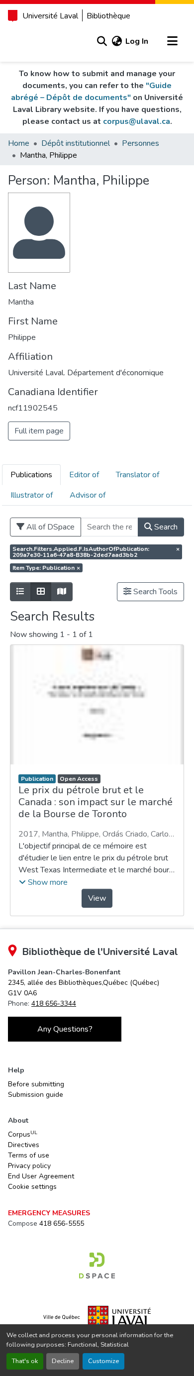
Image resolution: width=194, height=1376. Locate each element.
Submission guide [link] (35, 1094)
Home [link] (18, 143)
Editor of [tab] (84, 474)
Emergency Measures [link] (49, 1213)
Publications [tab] (31, 474)
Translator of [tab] (137, 474)
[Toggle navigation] (172, 41)
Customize (103, 1361)
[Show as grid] (40, 591)
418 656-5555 (61, 1223)
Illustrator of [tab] (31, 495)
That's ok (25, 1361)
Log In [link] (136, 41)
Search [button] (165, 527)
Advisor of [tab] (87, 495)
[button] (102, 41)
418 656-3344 (53, 1003)
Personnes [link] (140, 143)
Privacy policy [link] (29, 1165)
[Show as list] (20, 591)
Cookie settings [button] (32, 1186)
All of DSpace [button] (49, 527)
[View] (97, 704)
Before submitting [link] (36, 1084)
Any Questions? (65, 1029)
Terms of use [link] (28, 1155)
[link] (97, 1265)
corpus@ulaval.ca (136, 121)
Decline (63, 1361)
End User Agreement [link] (41, 1176)
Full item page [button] (39, 430)
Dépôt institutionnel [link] (75, 143)
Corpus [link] (22, 1134)
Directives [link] (23, 1145)
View (97, 898)
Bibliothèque (108, 15)
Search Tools (154, 591)
